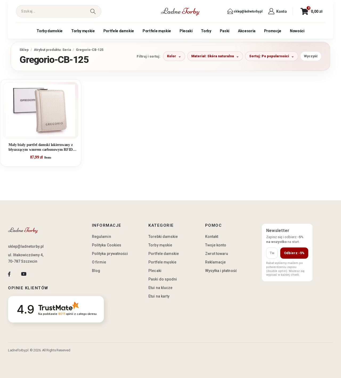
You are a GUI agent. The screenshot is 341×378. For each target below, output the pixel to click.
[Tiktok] (38, 274)
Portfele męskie (157, 31)
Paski (224, 31)
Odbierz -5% (294, 253)
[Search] (93, 11)
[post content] (40, 110)
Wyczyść (311, 56)
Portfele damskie (118, 31)
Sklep (24, 50)
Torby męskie (83, 31)
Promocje (272, 31)
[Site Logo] (180, 11)
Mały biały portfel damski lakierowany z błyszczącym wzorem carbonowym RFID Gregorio (41, 147)
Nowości (297, 31)
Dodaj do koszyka (44, 132)
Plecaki (186, 31)
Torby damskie (49, 31)
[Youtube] (23, 274)
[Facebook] (9, 274)
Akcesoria (246, 31)
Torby (206, 31)
